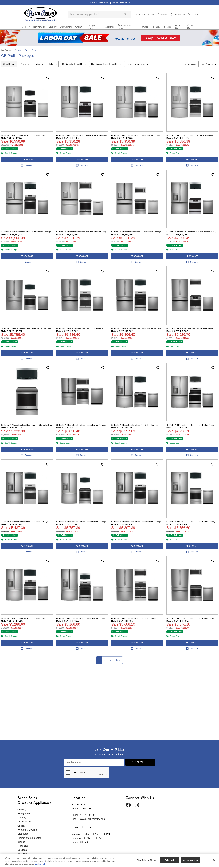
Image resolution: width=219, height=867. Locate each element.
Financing (156, 26)
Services (168, 26)
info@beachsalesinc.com (92, 819)
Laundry (52, 26)
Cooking (26, 26)
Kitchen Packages (32, 50)
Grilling (78, 26)
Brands (144, 26)
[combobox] (25, 64)
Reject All (169, 860)
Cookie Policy (41, 864)
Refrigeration (39, 26)
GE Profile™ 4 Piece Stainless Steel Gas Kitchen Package (24, 135)
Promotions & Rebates (124, 26)
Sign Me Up (140, 762)
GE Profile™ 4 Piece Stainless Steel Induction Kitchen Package (81, 135)
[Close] (214, 860)
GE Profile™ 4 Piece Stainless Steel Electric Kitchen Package (136, 135)
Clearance (109, 26)
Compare (28, 165)
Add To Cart (27, 160)
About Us (178, 26)
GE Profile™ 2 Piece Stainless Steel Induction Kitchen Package (26, 425)
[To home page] (40, 14)
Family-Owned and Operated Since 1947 (109, 2)
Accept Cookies (190, 860)
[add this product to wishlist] (47, 78)
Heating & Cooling (90, 26)
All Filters (10, 64)
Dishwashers (66, 26)
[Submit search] (125, 14)
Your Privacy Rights (146, 860)
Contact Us (191, 26)
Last (118, 660)
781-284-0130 (87, 815)
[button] (136, 14)
